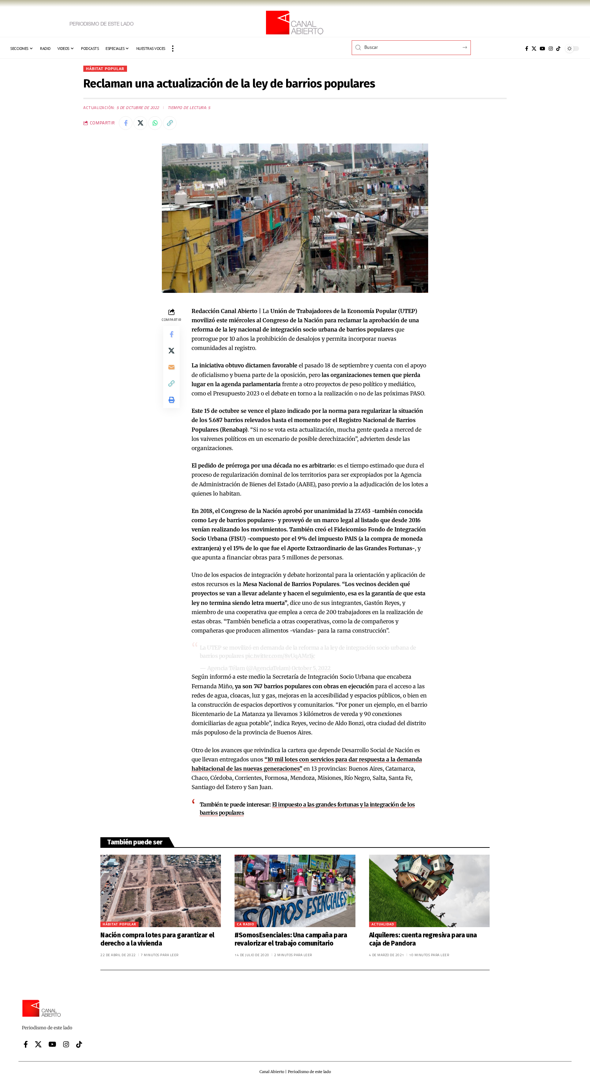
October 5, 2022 (311, 668)
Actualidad (382, 924)
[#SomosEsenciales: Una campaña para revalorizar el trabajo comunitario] (295, 891)
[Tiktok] (558, 48)
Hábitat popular (105, 68)
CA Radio (245, 924)
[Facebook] (526, 48)
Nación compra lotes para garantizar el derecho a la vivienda (157, 939)
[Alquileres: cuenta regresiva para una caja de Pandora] (429, 891)
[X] (534, 48)
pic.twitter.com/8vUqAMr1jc (280, 655)
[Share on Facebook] (125, 123)
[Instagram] (550, 48)
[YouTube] (542, 48)
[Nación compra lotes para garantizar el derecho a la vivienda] (160, 891)
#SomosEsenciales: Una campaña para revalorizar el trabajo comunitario (291, 939)
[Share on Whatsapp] (155, 123)
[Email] (171, 367)
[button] (173, 48)
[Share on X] (140, 123)
